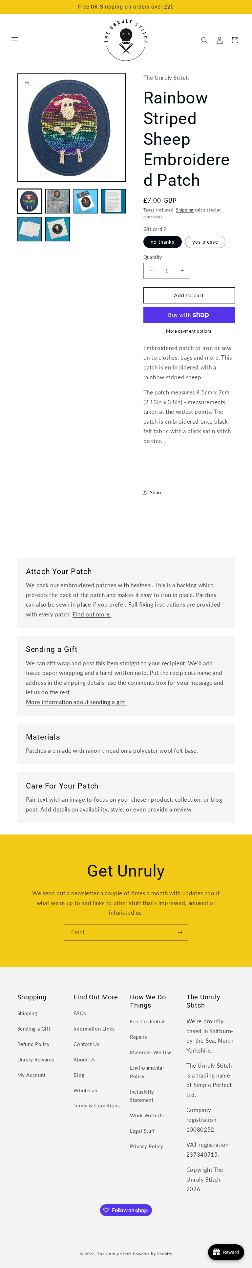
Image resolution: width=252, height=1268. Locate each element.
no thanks (163, 242)
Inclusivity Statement (142, 1096)
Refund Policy (33, 1044)
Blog (79, 1075)
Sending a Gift (34, 1029)
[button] (14, 40)
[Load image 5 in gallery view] (29, 229)
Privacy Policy (146, 1146)
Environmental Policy (147, 1072)
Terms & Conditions (97, 1105)
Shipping (185, 210)
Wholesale (86, 1090)
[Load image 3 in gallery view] (86, 201)
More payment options (189, 331)
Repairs (138, 1037)
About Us (84, 1059)
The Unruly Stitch (114, 1254)
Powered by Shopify (152, 1254)
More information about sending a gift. (76, 702)
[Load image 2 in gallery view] (57, 201)
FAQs (80, 1013)
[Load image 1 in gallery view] (29, 201)
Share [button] (156, 492)
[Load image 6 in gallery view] (57, 229)
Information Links (94, 1029)
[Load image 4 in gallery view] (113, 201)
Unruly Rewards (35, 1059)
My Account (31, 1075)
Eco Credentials (148, 1021)
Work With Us (147, 1115)
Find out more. (92, 614)
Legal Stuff (142, 1131)
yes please (205, 242)
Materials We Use (151, 1052)
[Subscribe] (180, 932)
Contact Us (86, 1044)
